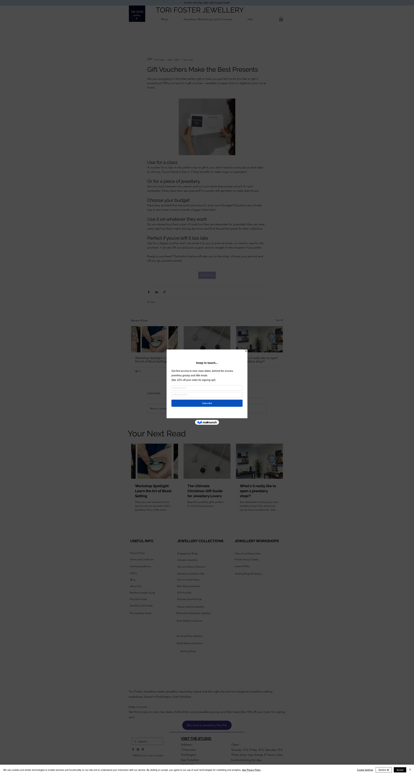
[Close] (410, 769)
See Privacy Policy (251, 769)
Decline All (383, 769)
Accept (400, 769)
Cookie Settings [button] (365, 769)
